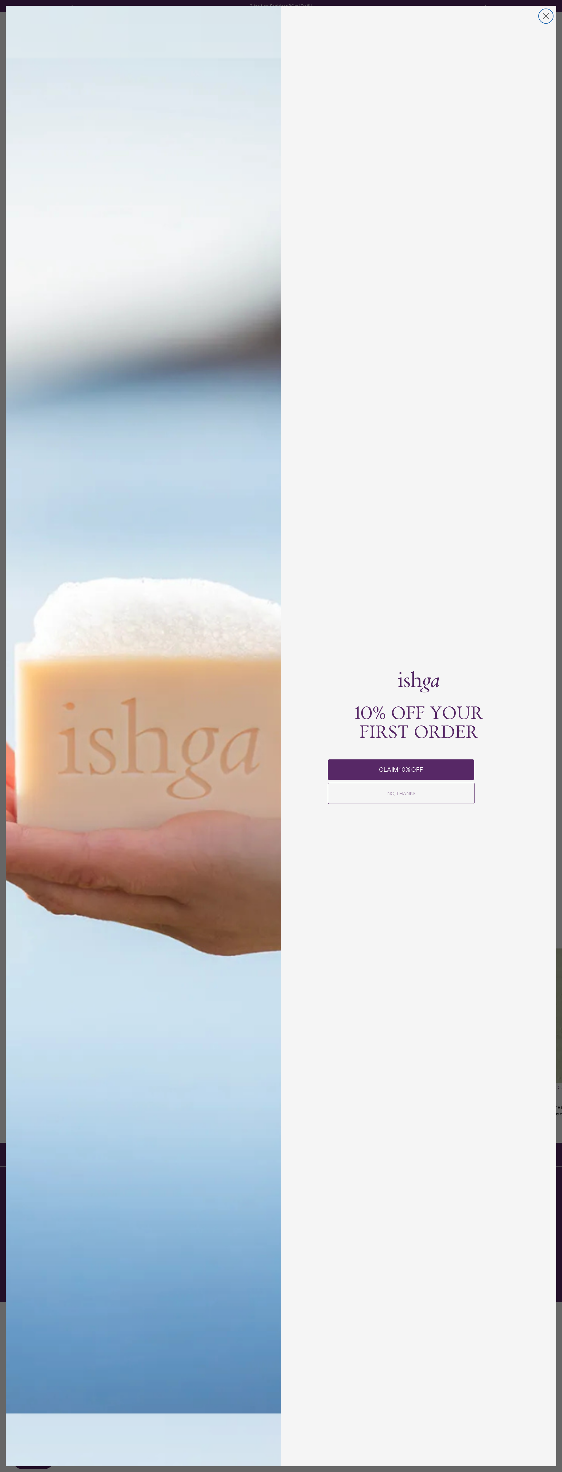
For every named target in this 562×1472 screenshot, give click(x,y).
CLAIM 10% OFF (401, 769)
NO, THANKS (401, 793)
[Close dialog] (546, 16)
